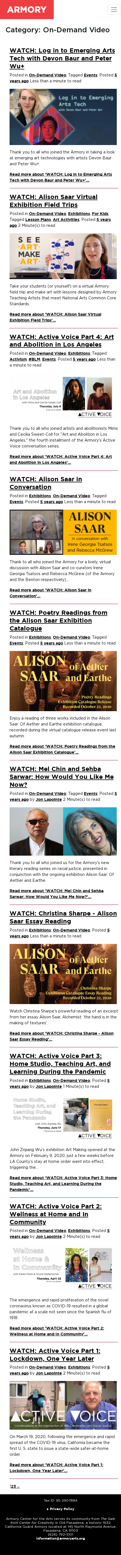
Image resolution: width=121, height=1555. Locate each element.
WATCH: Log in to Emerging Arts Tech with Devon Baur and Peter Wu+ (62, 58)
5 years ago (84, 359)
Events (90, 75)
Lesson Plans (38, 220)
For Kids (100, 214)
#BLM (34, 359)
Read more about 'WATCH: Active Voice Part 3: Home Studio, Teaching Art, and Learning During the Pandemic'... (63, 1184)
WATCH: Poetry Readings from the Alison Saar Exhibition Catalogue (58, 621)
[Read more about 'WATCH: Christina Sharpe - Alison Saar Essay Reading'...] (63, 974)
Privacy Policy (62, 1509)
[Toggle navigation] (114, 9)
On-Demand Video (47, 75)
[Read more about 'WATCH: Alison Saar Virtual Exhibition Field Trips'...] (63, 256)
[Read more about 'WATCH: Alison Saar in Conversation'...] (63, 532)
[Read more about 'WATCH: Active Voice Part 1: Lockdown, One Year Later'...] (63, 1405)
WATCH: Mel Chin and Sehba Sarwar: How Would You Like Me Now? (62, 777)
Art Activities (66, 220)
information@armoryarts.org (60, 1538)
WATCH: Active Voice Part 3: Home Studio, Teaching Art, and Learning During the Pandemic (60, 1064)
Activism (18, 359)
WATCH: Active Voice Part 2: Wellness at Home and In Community (56, 1214)
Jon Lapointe (49, 799)
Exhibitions (79, 214)
